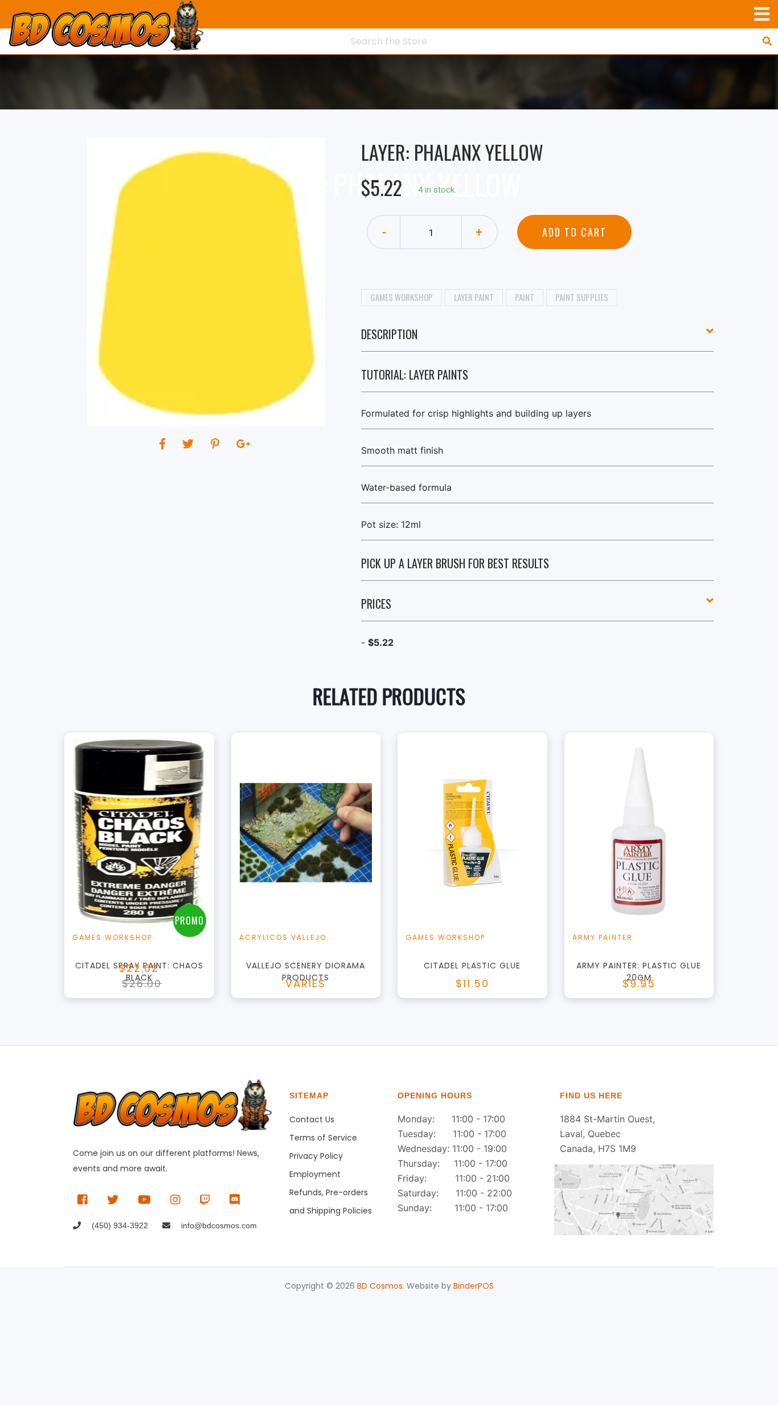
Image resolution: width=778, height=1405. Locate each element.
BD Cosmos (380, 1286)
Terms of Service (323, 1137)
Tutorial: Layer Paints (414, 374)
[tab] (537, 338)
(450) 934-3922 (118, 1225)
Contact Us (311, 1119)
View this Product (144, 883)
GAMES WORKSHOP (401, 297)
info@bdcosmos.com (218, 1225)
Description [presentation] (389, 334)
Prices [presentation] (376, 603)
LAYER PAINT (474, 297)
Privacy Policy (316, 1156)
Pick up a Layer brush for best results (455, 563)
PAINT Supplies (581, 297)
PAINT (524, 297)
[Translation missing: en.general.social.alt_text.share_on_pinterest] (217, 444)
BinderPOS (473, 1286)
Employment (315, 1174)
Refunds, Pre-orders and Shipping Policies (330, 1194)
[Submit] (767, 41)
